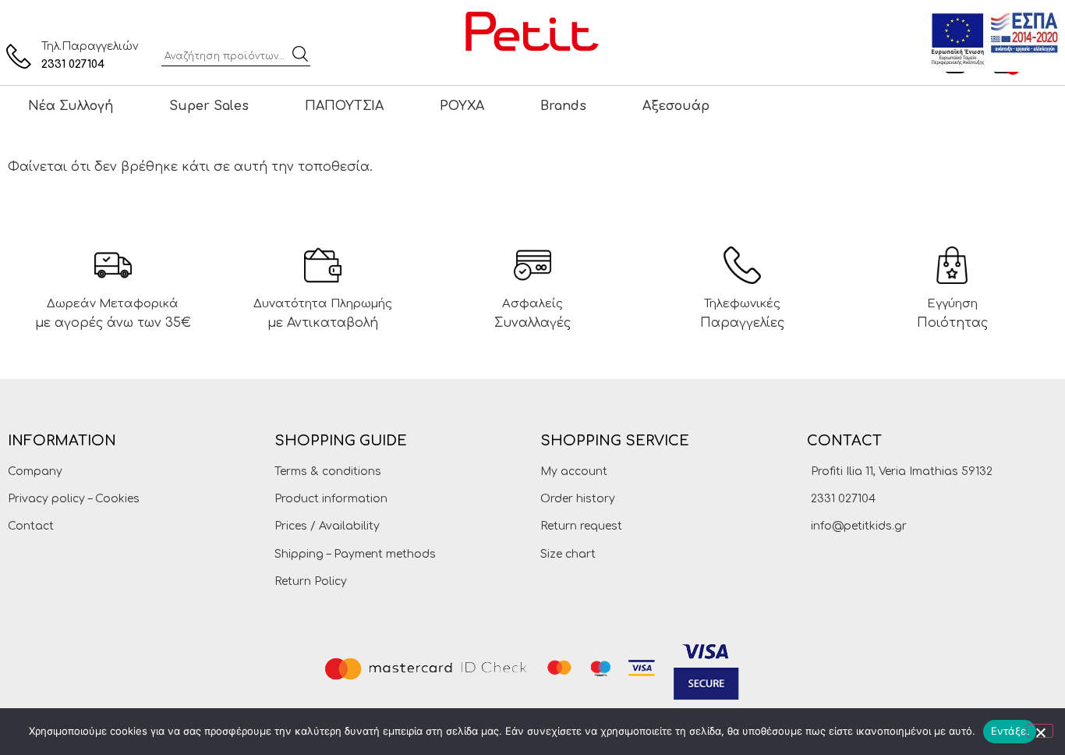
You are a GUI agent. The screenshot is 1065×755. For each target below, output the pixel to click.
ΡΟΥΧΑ (462, 106)
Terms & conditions (327, 471)
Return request (581, 526)
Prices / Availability (327, 526)
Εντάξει (1010, 731)
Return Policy (310, 581)
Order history (577, 499)
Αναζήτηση (300, 53)
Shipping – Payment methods (355, 554)
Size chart (568, 554)
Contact (31, 526)
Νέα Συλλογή (70, 106)
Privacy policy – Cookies (74, 499)
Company (35, 471)
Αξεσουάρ (675, 106)
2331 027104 (72, 64)
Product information (330, 499)
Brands (563, 106)
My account (573, 471)
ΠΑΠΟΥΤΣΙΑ (344, 106)
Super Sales (209, 106)
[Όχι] (1040, 731)
